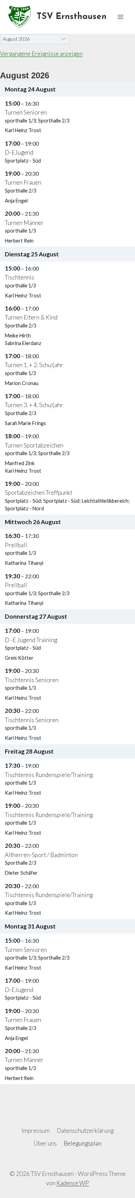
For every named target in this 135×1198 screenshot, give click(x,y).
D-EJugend (19, 152)
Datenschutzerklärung (85, 1130)
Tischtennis (19, 277)
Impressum (35, 1130)
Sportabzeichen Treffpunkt (38, 492)
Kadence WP (72, 1183)
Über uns (45, 1143)
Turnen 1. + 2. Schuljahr (34, 365)
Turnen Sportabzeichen (34, 445)
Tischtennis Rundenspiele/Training (49, 774)
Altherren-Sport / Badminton (41, 854)
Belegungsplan (82, 1143)
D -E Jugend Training (31, 640)
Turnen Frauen (23, 182)
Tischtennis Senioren (31, 680)
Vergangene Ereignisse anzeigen (41, 53)
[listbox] (34, 39)
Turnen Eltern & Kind (31, 317)
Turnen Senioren (26, 112)
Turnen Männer (24, 222)
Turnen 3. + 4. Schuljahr (34, 405)
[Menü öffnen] (120, 16)
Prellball (16, 545)
